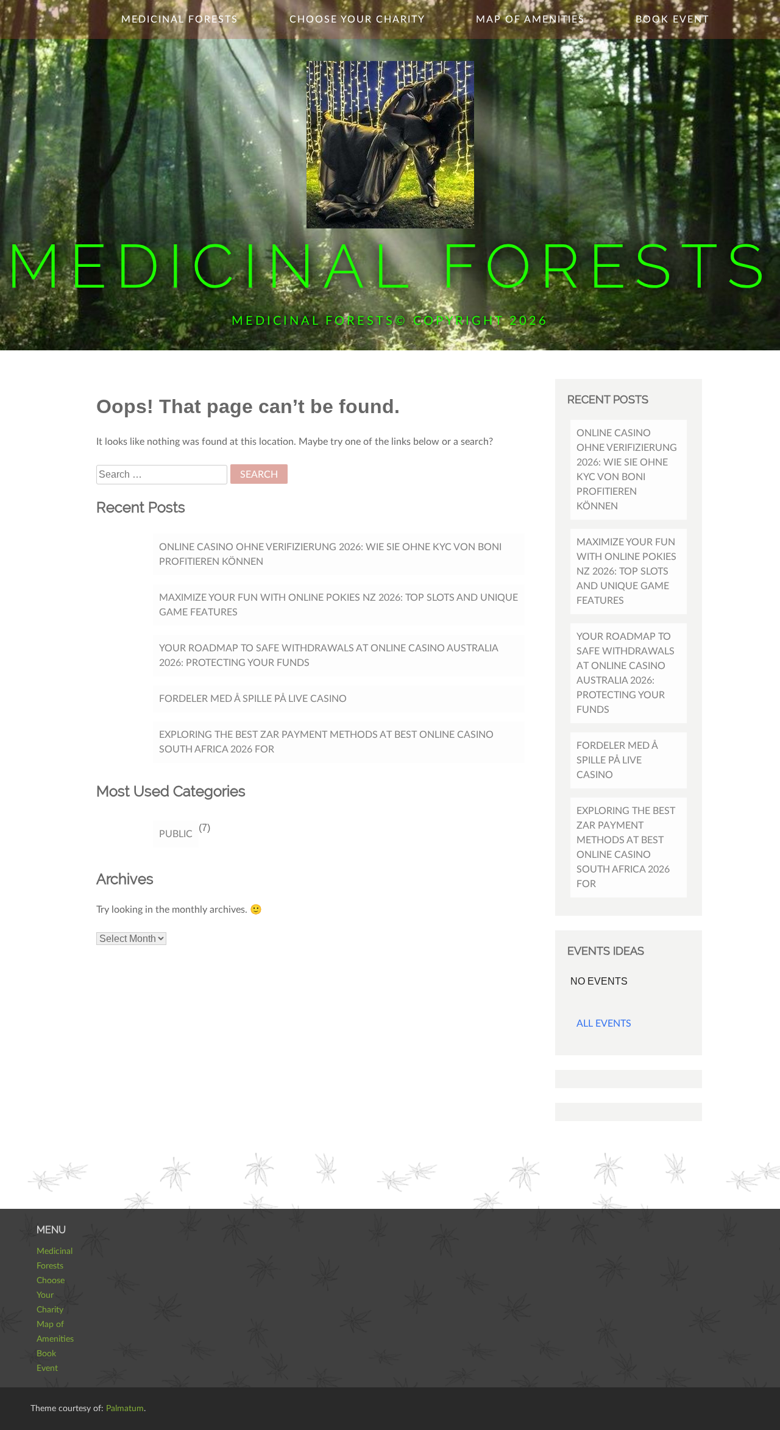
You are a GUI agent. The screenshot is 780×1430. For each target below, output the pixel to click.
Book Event (672, 19)
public (176, 834)
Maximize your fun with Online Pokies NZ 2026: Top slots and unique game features (338, 605)
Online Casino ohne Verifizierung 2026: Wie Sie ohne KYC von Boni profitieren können (330, 554)
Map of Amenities (530, 19)
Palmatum (125, 1408)
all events (603, 1023)
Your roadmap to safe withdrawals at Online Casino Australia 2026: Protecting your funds (328, 655)
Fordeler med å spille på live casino (253, 699)
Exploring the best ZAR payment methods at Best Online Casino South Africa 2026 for (326, 742)
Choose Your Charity (357, 19)
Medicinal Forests (390, 266)
